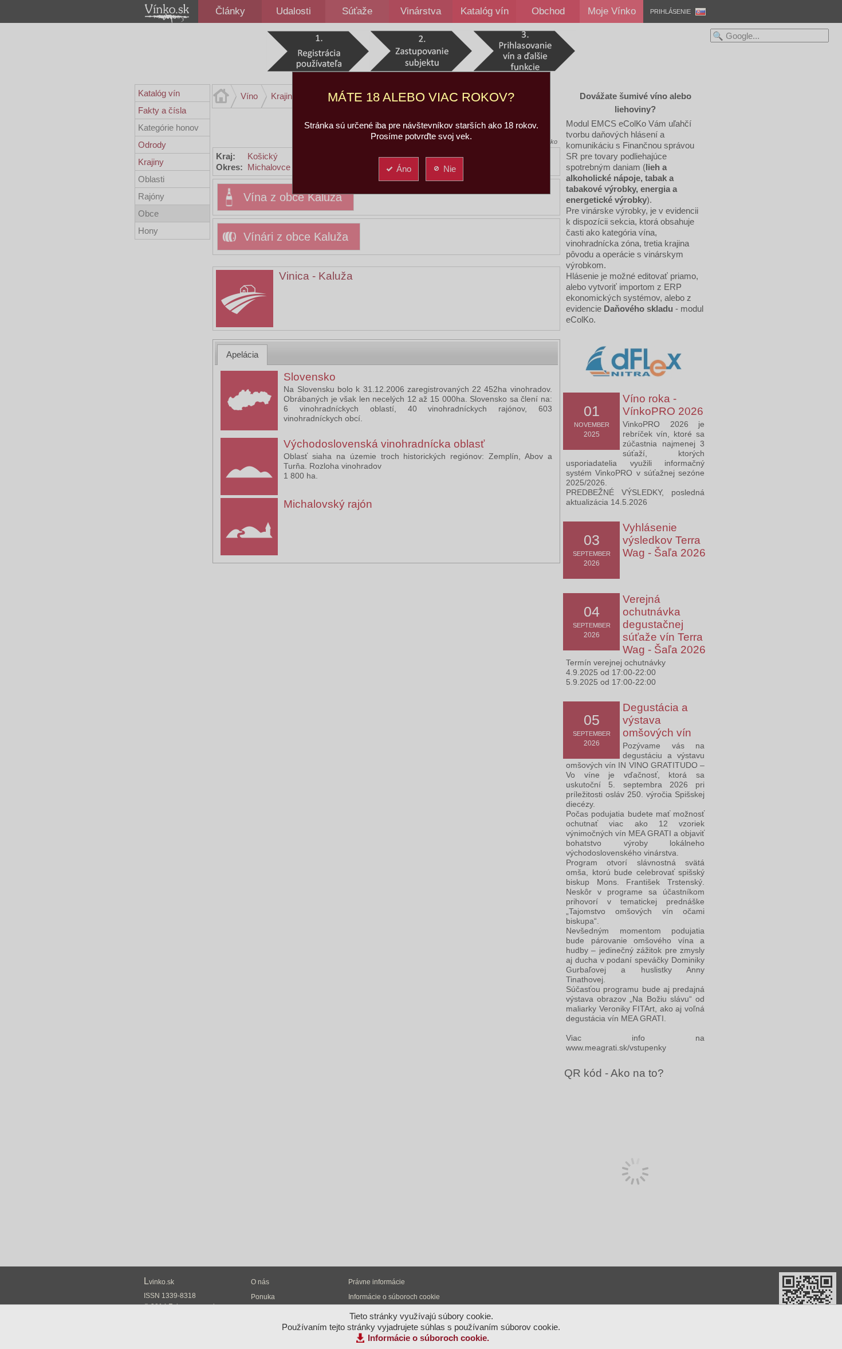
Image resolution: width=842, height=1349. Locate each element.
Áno (403, 169)
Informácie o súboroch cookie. (428, 1338)
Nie (449, 169)
